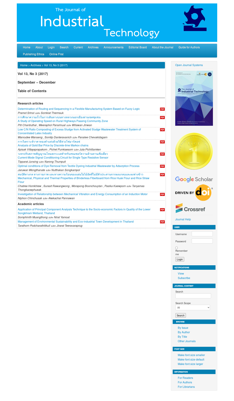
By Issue (183, 328)
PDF (162, 109)
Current (78, 47)
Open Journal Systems (189, 65)
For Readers (185, 378)
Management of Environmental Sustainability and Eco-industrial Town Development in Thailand (76, 221)
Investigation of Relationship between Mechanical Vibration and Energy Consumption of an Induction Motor (82, 194)
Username (181, 234)
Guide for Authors (189, 47)
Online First (56, 54)
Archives (93, 47)
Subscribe (184, 278)
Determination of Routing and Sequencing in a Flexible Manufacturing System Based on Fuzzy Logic (79, 109)
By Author (184, 332)
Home (26, 47)
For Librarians (186, 387)
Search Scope (183, 303)
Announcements (114, 47)
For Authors (185, 382)
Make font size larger (190, 364)
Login (51, 47)
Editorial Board (138, 47)
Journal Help (183, 219)
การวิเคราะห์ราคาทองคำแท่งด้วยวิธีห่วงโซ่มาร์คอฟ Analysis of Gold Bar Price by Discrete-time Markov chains (53, 143)
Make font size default (191, 359)
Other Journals (187, 341)
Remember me (181, 252)
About (39, 47)
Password (180, 241)
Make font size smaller (191, 355)
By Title (182, 337)
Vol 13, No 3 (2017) (55, 65)
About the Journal (162, 47)
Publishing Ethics (33, 54)
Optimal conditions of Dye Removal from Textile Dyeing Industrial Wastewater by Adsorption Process (78, 166)
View (181, 273)
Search (64, 47)
